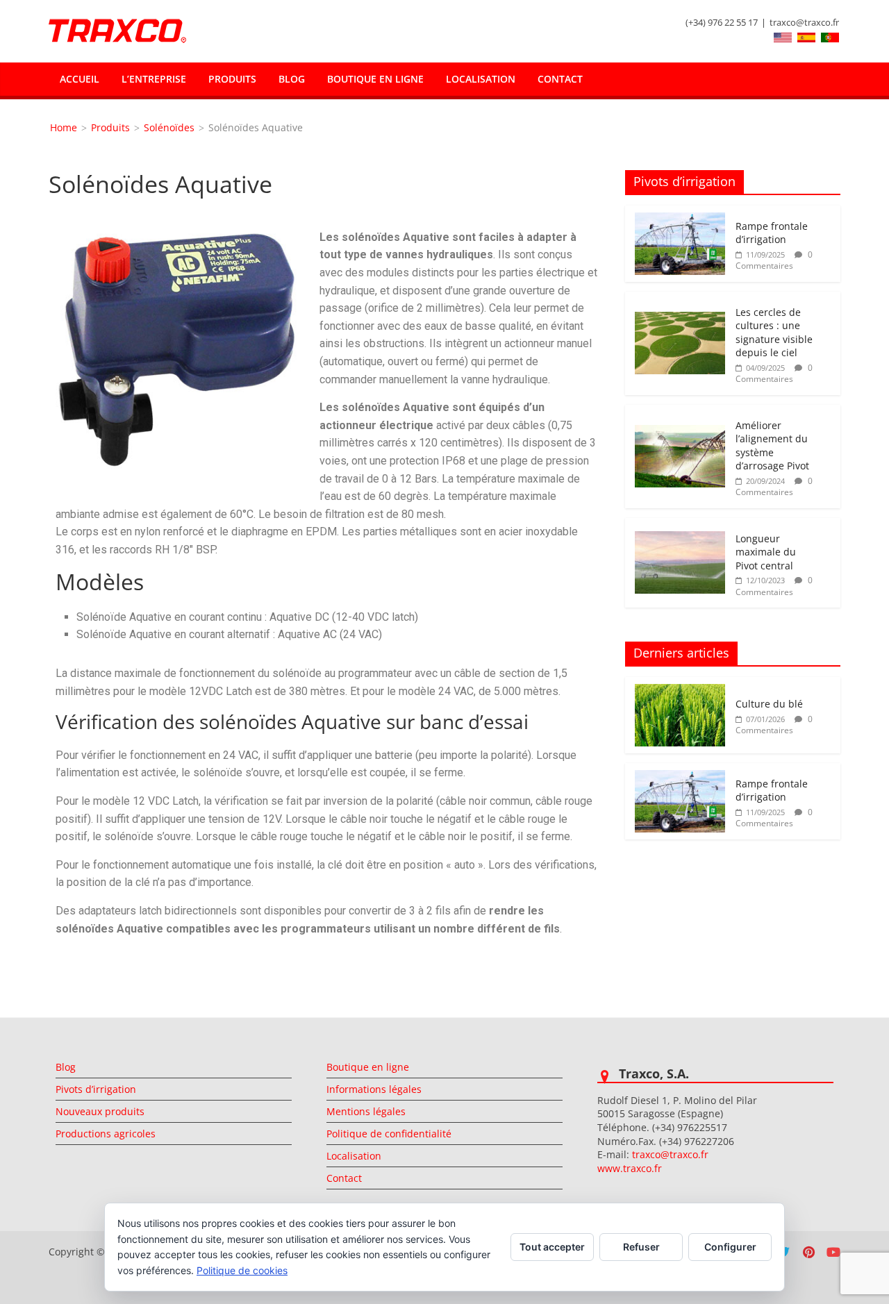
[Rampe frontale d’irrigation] (680, 219)
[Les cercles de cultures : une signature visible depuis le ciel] (680, 319)
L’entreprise (154, 78)
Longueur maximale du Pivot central (766, 552)
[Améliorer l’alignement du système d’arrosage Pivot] (680, 432)
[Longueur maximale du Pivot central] (680, 538)
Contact (560, 78)
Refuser (641, 1247)
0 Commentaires (774, 260)
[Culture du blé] (680, 691)
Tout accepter (552, 1247)
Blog (292, 78)
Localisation (480, 78)
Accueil (79, 78)
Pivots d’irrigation (96, 1089)
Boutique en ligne (375, 78)
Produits (232, 78)
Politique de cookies (242, 1270)
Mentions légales (366, 1111)
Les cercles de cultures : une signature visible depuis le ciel (774, 333)
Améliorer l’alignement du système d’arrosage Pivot (772, 446)
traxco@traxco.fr (804, 22)
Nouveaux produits (100, 1111)
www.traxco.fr (629, 1168)
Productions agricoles (106, 1133)
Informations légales (374, 1089)
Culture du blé (769, 703)
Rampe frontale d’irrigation (772, 232)
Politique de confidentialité (388, 1133)
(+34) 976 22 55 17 (722, 22)
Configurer (730, 1247)
